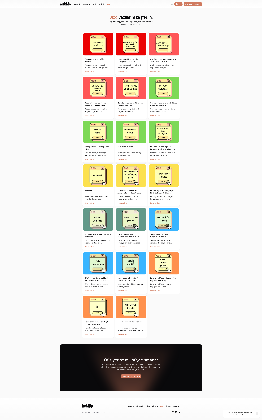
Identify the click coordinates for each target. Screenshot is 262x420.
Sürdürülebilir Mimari (125, 147)
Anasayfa (77, 4)
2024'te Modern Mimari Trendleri (129, 322)
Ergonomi (88, 190)
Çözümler (102, 4)
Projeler (94, 4)
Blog (108, 4)
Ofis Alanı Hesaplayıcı (172, 406)
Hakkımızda (86, 4)
